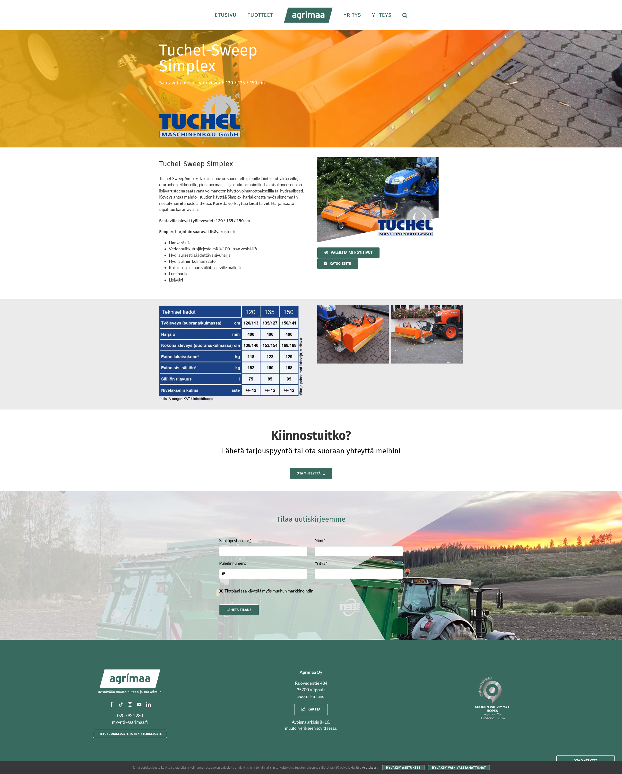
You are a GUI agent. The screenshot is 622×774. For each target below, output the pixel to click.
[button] (389, 15)
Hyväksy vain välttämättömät (459, 767)
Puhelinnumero (232, 563)
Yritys (321, 563)
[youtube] (139, 704)
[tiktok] (121, 704)
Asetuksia (369, 767)
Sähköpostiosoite (235, 540)
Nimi (320, 540)
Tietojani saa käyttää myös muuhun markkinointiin (269, 590)
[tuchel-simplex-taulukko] (232, 307)
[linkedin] (148, 704)
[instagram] (130, 704)
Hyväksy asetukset (403, 767)
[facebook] (111, 704)
